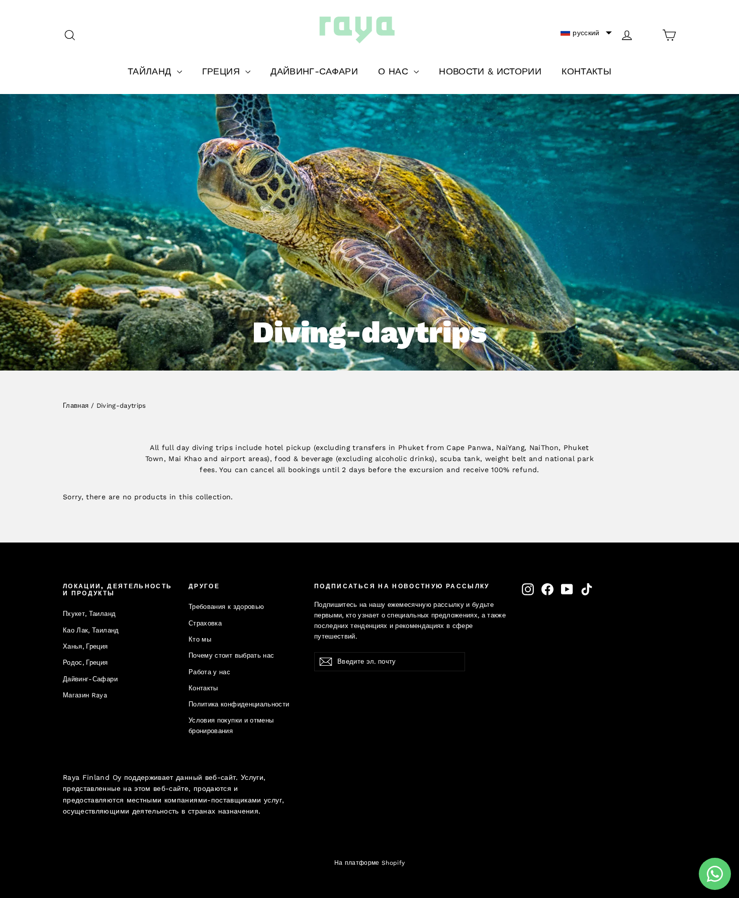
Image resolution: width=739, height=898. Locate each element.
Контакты (203, 688)
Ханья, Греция (85, 646)
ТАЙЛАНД (151, 71)
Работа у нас (209, 672)
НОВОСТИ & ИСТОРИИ (490, 71)
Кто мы (200, 639)
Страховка (205, 623)
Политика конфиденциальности (239, 704)
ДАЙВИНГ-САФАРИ (314, 71)
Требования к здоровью (226, 606)
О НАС (394, 71)
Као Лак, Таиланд (91, 630)
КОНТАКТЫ (586, 71)
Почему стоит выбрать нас (231, 655)
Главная (75, 405)
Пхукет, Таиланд (89, 613)
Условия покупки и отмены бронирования (231, 725)
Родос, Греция (85, 662)
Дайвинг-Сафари (90, 679)
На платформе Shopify (369, 862)
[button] (586, 33)
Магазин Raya (85, 695)
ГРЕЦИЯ (222, 71)
